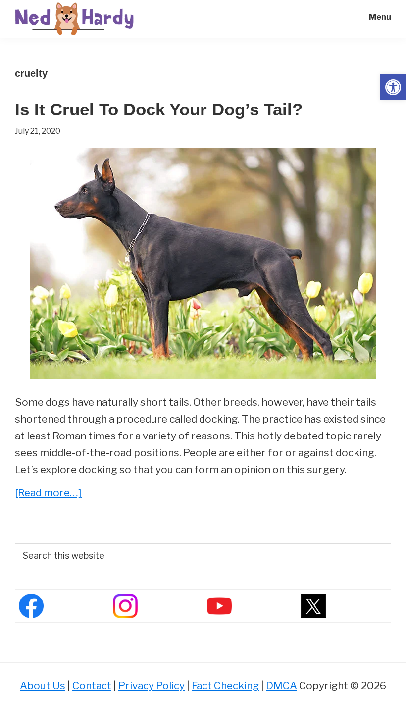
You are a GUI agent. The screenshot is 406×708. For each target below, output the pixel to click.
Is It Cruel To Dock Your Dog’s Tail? (159, 109)
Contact (91, 685)
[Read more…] (48, 493)
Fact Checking (225, 685)
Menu (380, 17)
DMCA (281, 685)
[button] (393, 87)
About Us (42, 685)
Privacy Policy (151, 685)
